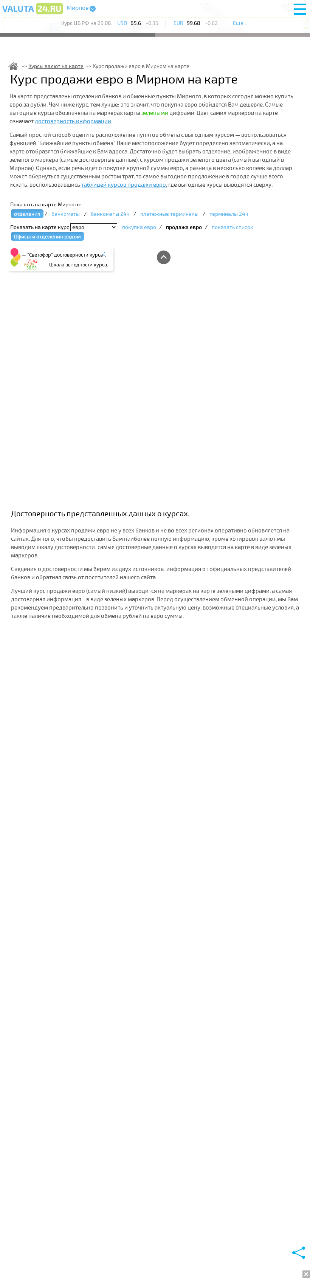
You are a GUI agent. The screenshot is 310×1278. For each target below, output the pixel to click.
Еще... (240, 23)
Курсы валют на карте (56, 66)
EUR (178, 23)
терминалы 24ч (228, 214)
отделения (27, 214)
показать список (232, 227)
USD (122, 23)
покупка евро (139, 227)
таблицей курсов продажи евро (123, 184)
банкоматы (65, 214)
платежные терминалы (169, 214)
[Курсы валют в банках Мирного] (32, 14)
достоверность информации (73, 121)
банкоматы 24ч (110, 214)
